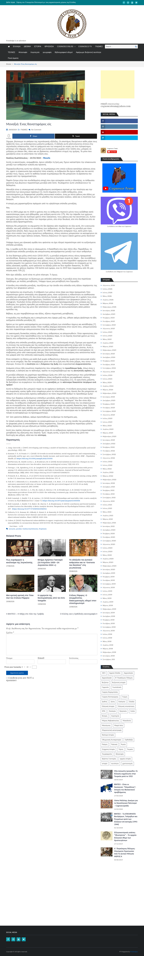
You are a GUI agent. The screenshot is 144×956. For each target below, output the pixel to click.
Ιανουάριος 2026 (109, 311)
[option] (50, 2)
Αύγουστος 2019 (109, 587)
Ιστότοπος (73, 658)
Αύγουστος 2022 (109, 458)
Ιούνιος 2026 (107, 293)
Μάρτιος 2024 (108, 390)
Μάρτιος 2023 (108, 433)
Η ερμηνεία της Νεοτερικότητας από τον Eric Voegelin (51, 598)
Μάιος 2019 (107, 598)
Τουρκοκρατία (107, 754)
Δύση (113, 702)
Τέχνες (120, 749)
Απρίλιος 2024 (108, 386)
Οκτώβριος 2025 (109, 321)
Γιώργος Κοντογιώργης (110, 697)
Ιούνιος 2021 (107, 508)
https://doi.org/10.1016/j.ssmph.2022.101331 (35, 459)
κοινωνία (12, 529)
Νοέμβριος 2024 (109, 361)
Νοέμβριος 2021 (108, 490)
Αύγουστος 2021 (109, 501)
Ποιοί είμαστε (13, 58)
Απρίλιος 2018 (108, 645)
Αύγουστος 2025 (109, 329)
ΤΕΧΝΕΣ (11, 52)
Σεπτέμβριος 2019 (109, 584)
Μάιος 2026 (107, 296)
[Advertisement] (117, 84)
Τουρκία (130, 749)
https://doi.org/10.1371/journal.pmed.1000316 (61, 501)
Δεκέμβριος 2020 (109, 530)
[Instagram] (128, 2)
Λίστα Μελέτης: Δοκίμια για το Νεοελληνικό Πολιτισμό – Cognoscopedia (126, 803)
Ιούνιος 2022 (107, 465)
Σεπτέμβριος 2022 (109, 454)
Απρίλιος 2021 (108, 516)
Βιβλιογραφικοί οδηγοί (64, 52)
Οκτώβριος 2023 (109, 408)
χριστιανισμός (127, 764)
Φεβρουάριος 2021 (109, 523)
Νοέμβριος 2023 (109, 404)
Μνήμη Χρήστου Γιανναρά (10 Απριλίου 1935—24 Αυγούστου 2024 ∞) (50, 562)
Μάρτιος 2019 (108, 605)
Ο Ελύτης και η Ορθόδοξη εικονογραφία (78, 614)
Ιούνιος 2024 (107, 379)
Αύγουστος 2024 (109, 372)
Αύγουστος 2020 (109, 544)
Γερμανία (105, 687)
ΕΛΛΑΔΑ (16, 46)
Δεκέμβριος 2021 (109, 487)
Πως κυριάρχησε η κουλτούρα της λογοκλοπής (19, 561)
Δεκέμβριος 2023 (109, 400)
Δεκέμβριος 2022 (109, 444)
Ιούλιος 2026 (107, 289)
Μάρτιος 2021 (108, 519)
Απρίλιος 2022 (108, 472)
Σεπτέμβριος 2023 (109, 411)
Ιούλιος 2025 (107, 332)
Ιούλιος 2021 (107, 505)
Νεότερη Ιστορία (108, 735)
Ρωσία (123, 744)
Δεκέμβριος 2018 (109, 616)
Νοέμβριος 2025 (109, 318)
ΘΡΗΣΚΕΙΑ (49, 46)
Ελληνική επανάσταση (126, 706)
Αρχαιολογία (128, 673)
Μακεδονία (127, 721)
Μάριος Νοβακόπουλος (110, 721)
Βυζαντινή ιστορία (118, 683)
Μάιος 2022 (107, 469)
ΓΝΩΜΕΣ (99, 46)
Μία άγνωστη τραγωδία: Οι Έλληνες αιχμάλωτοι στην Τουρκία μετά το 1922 (126, 774)
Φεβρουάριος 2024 (109, 393)
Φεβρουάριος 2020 (109, 566)
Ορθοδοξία (129, 740)
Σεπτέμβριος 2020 (109, 541)
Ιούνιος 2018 (107, 638)
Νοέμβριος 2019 (109, 577)
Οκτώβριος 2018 (109, 623)
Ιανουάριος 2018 (109, 656)
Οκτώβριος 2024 (109, 364)
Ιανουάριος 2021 (109, 526)
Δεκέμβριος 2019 (109, 573)
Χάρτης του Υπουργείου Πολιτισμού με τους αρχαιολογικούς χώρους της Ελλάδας (46, 2)
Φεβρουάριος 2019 (109, 609)
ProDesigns (134, 952)
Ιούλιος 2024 (107, 375)
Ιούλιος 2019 (107, 591)
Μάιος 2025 (107, 339)
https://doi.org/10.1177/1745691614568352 (29, 509)
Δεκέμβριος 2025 (109, 314)
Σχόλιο (10, 632)
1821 (104, 673)
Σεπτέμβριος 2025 (109, 325)
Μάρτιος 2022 (108, 476)
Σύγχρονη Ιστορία (108, 749)
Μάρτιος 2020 (108, 562)
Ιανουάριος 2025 (109, 354)
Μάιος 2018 (107, 641)
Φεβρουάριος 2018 (109, 652)
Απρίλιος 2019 (108, 602)
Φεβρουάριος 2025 (109, 350)
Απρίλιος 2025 (108, 343)
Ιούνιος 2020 (107, 551)
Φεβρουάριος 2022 (109, 480)
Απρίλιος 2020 (108, 559)
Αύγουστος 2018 (109, 631)
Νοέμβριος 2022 (109, 447)
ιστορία (104, 764)
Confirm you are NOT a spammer (20, 679)
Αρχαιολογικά (107, 678)
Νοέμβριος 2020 (109, 534)
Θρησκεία (123, 711)
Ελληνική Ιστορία (108, 706)
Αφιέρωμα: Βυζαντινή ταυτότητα (88, 52)
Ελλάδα (131, 702)
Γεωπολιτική (116, 687)
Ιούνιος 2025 (107, 336)
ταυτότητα (115, 764)
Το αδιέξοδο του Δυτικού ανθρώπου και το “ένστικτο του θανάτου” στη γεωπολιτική (82, 564)
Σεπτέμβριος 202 (109, 659)
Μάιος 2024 (107, 382)
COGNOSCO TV (85, 46)
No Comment (36, 130)
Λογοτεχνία (34, 52)
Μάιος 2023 (107, 426)
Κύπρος (104, 716)
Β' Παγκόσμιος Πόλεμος (124, 678)
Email (41, 658)
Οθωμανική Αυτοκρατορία (111, 740)
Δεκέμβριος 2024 (109, 357)
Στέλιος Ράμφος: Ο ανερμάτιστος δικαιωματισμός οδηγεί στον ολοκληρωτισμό (82, 599)
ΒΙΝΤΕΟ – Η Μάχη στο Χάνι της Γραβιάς (26, 614)
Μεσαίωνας (106, 725)
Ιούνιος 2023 (107, 422)
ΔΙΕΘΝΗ (27, 46)
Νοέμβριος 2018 (108, 620)
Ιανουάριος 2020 (109, 569)
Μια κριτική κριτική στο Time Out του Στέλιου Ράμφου (20, 596)
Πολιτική (114, 744)
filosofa (46, 158)
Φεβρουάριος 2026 (109, 307)
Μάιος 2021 (107, 512)
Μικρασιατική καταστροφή (112, 730)
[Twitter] (136, 2)
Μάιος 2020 (107, 555)
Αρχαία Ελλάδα (114, 673)
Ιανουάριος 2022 (109, 483)
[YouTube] (132, 2)
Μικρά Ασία (118, 725)
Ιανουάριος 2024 (109, 397)
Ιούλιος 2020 (107, 548)
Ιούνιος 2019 (107, 595)
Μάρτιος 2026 (108, 303)
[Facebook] (123, 2)
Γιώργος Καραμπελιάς (110, 692)
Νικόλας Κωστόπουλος (30, 529)
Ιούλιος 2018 (107, 634)
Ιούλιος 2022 (107, 462)
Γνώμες (124, 697)
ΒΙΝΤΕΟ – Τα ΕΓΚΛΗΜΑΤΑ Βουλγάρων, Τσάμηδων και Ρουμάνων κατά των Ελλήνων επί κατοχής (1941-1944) (126, 819)
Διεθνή (104, 702)
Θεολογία (112, 711)
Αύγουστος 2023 (109, 415)
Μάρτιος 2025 (108, 346)
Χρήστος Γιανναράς (109, 759)
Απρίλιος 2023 (108, 429)
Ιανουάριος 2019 (109, 613)
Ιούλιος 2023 (107, 418)
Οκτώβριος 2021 (109, 494)
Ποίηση (104, 744)
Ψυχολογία (43, 529)
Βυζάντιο (105, 683)
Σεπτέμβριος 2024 (109, 368)
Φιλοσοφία (23, 52)
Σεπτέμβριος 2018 (109, 627)
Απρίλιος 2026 (108, 300)
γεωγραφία (47, 52)
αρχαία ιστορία (125, 759)
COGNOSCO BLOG (65, 46)
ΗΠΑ (103, 711)
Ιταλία (132, 711)
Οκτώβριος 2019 (109, 580)
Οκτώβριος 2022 (109, 451)
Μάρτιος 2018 (108, 649)
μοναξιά (19, 529)
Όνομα (9, 658)
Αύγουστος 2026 (109, 285)
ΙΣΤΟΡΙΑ (37, 46)
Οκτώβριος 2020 (109, 537)
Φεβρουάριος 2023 (109, 436)
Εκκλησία (121, 702)
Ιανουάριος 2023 (109, 440)
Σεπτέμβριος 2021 (109, 498)
